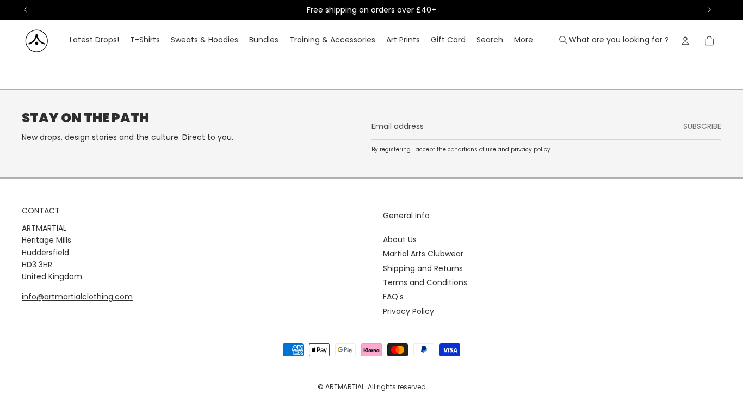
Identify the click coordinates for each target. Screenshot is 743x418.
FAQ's (393, 296)
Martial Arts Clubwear (423, 253)
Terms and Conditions (425, 282)
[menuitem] (94, 41)
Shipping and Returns (423, 268)
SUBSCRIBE (702, 126)
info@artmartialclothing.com (77, 296)
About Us (400, 239)
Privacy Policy (408, 311)
